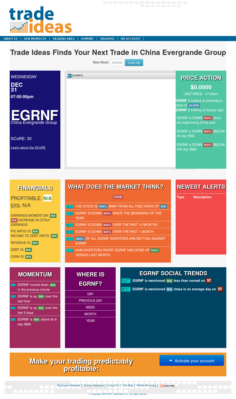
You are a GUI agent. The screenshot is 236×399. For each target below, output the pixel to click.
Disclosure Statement (68, 385)
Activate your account (193, 360)
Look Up (134, 62)
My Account (130, 38)
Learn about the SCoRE (28, 147)
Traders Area (64, 38)
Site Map (128, 385)
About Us (10, 38)
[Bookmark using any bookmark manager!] (169, 385)
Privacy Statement (93, 385)
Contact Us (113, 385)
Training (107, 38)
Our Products (35, 38)
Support (87, 38)
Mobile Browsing (146, 385)
